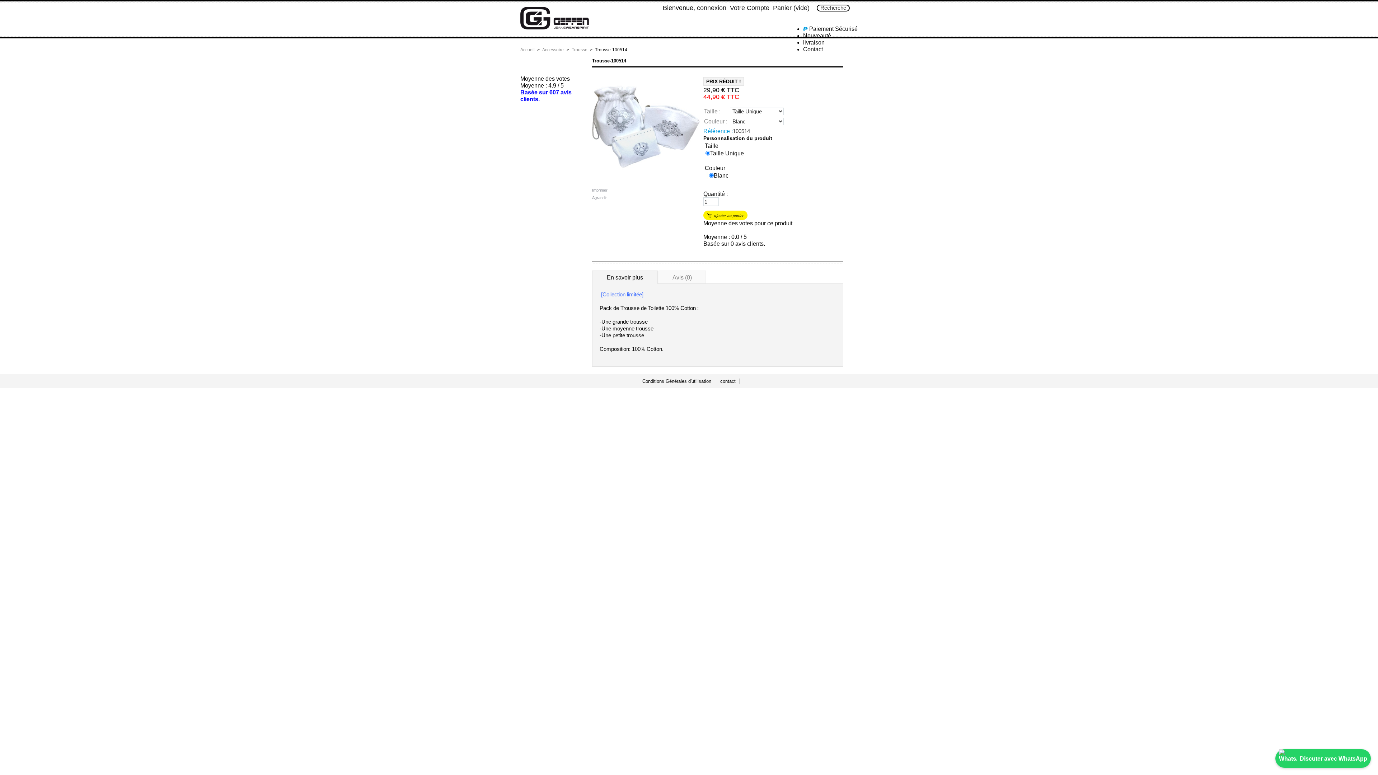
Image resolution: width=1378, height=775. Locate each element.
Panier (791, 7)
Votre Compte (749, 7)
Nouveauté (817, 36)
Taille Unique (727, 153)
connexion (711, 7)
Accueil (527, 49)
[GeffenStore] (567, 20)
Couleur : (715, 121)
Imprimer (600, 190)
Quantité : (715, 194)
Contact (813, 49)
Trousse (579, 49)
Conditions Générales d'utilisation (676, 381)
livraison (814, 42)
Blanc (721, 176)
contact (728, 381)
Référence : (718, 131)
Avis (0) (682, 277)
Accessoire (553, 49)
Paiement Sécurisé (833, 29)
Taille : (712, 111)
